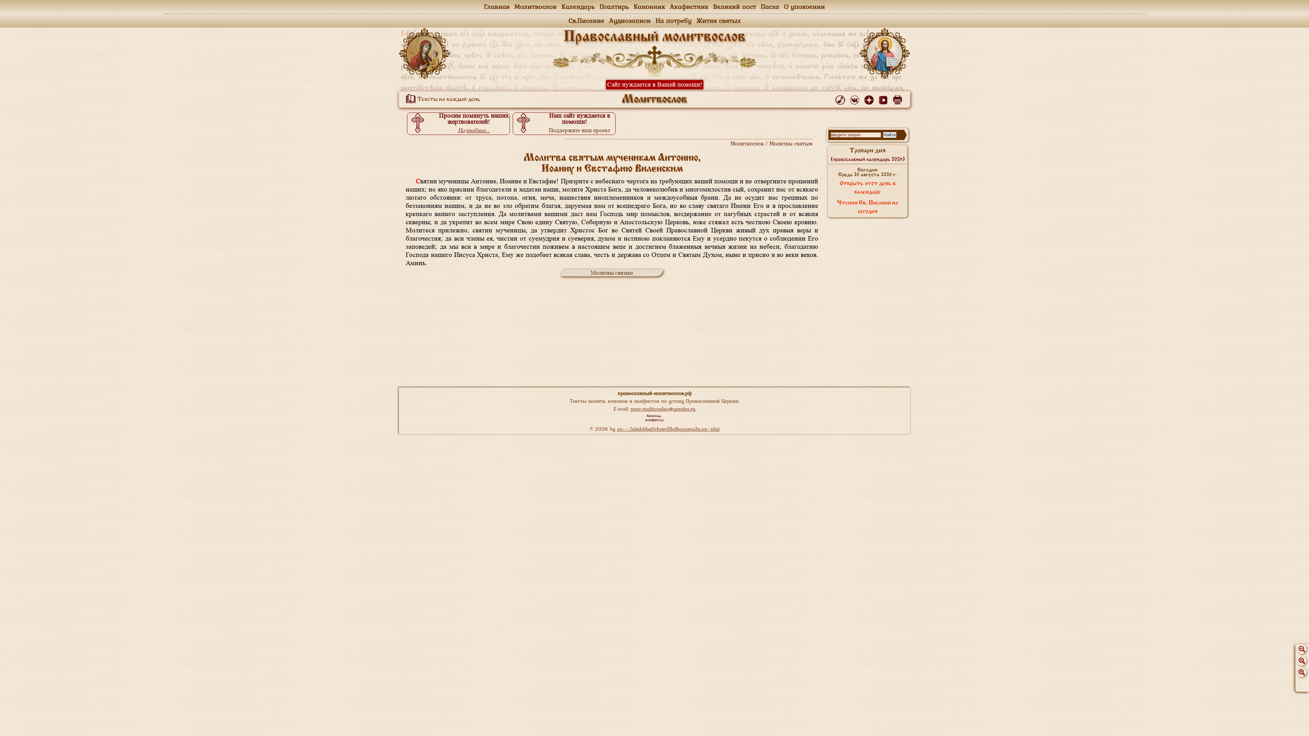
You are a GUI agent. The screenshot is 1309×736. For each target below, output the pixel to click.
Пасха (770, 6)
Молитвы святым (612, 273)
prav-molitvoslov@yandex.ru (663, 409)
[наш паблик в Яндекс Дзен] (870, 98)
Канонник (649, 6)
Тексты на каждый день (448, 99)
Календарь (578, 6)
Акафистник (689, 6)
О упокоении (804, 6)
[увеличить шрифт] (1302, 672)
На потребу (674, 20)
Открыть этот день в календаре (868, 188)
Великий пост (734, 6)
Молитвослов (535, 6)
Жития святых (718, 20)
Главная (497, 6)
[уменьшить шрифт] (1302, 649)
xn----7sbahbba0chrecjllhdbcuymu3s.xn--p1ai (668, 429)
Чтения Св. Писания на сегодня (867, 207)
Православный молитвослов (654, 37)
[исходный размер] (1302, 661)
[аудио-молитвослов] (841, 98)
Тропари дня (867, 155)
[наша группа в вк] (855, 98)
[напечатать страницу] (898, 98)
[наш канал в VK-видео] (884, 98)
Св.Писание (586, 20)
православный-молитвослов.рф (655, 393)
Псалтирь (614, 6)
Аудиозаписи (630, 20)
